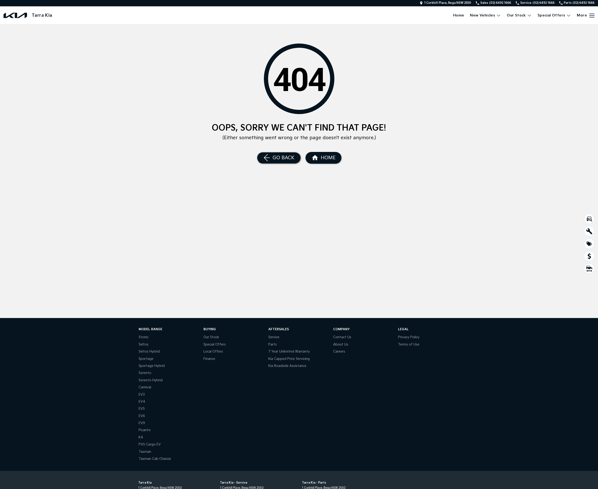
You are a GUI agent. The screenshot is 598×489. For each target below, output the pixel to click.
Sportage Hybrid (152, 366)
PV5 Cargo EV (150, 444)
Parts (272, 344)
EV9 (142, 423)
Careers (339, 352)
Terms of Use (408, 344)
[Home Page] (15, 15)
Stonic (144, 337)
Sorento (145, 373)
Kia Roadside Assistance (287, 366)
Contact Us (342, 337)
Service (273, 337)
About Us (340, 344)
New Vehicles (482, 15)
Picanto (145, 430)
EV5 (142, 409)
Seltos (144, 344)
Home (458, 15)
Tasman (145, 452)
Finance (209, 359)
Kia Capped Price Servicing (289, 359)
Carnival (145, 387)
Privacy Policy (408, 337)
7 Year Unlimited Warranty (289, 352)
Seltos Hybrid (149, 352)
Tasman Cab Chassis (155, 459)
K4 (141, 437)
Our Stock (516, 15)
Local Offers (213, 352)
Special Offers (551, 15)
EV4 (142, 402)
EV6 (142, 416)
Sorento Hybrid (151, 380)
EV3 (142, 395)
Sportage (146, 359)
